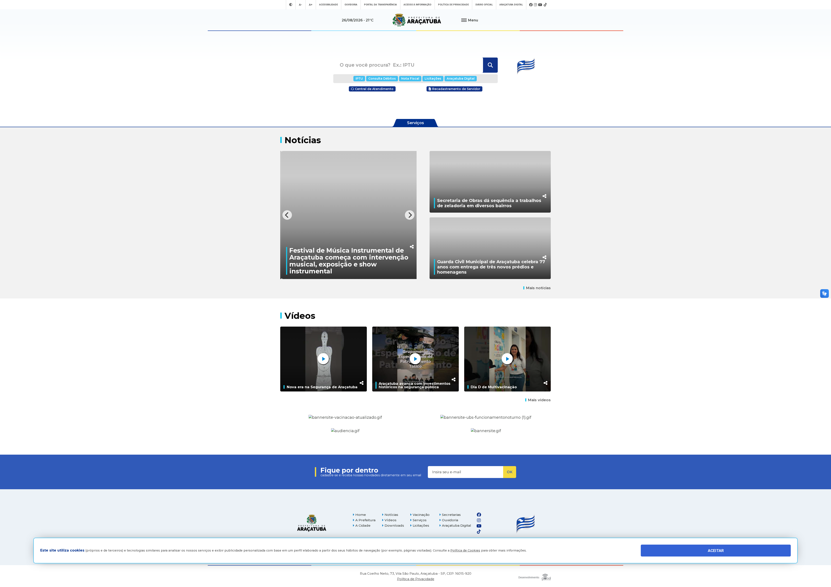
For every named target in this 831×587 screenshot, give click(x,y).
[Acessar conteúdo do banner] (345, 431)
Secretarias (451, 515)
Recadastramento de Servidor (456, 89)
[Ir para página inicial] (417, 20)
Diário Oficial (484, 4)
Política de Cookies (465, 551)
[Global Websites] (535, 576)
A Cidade (362, 525)
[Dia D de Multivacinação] (507, 359)
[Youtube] (540, 4)
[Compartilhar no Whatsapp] (401, 237)
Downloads (394, 525)
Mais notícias (538, 288)
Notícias (391, 515)
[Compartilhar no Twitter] (401, 228)
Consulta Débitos (382, 78)
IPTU (359, 78)
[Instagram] (535, 4)
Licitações (433, 78)
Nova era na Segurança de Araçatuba (322, 387)
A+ (310, 4)
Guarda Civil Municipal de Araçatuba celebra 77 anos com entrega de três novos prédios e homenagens (491, 267)
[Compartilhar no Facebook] (401, 219)
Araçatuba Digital (511, 4)
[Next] (409, 215)
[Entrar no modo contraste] (290, 4)
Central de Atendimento (374, 89)
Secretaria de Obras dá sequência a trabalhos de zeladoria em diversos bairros (489, 203)
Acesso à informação (417, 4)
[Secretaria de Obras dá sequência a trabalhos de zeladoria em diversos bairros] (490, 182)
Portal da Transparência (380, 4)
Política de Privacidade (453, 4)
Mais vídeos (539, 400)
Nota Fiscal (410, 78)
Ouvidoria (351, 4)
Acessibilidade (328, 4)
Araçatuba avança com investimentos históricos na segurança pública (414, 385)
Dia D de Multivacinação (494, 387)
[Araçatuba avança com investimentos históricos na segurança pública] (415, 359)
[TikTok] (545, 4)
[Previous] (287, 215)
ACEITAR (716, 550)
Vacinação (421, 515)
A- (300, 4)
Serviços (420, 520)
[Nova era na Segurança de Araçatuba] (323, 359)
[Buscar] (490, 65)
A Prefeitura (365, 520)
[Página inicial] (311, 523)
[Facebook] (530, 4)
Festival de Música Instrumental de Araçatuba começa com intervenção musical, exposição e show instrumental (338, 261)
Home (360, 515)
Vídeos (390, 520)
